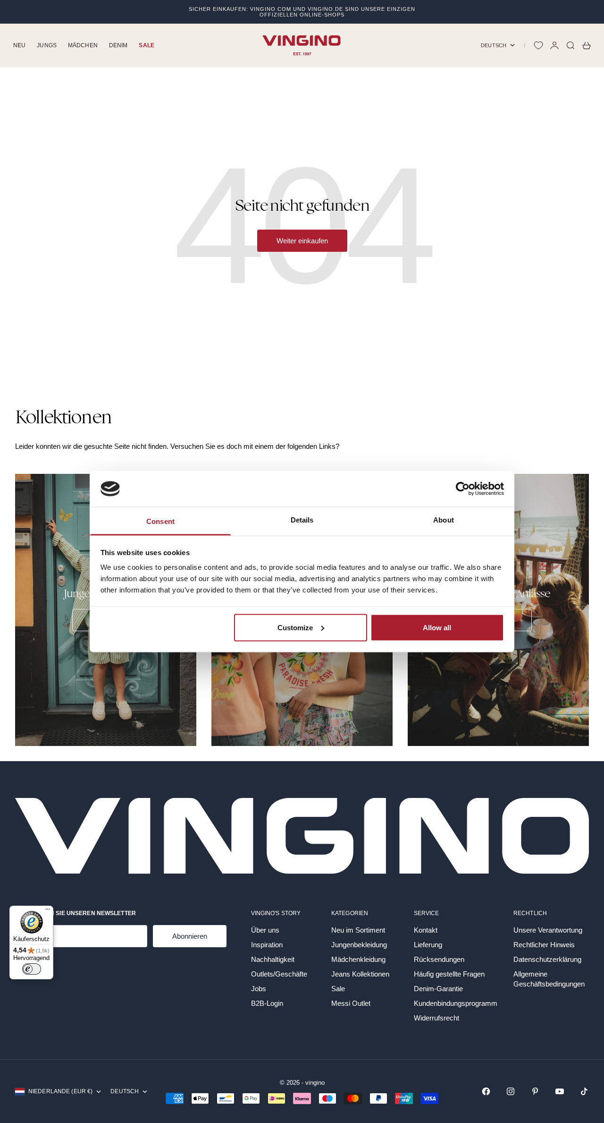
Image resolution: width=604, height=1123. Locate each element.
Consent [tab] (160, 521)
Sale (146, 45)
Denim (118, 45)
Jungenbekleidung (359, 945)
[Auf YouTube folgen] (559, 1091)
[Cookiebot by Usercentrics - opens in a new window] (462, 488)
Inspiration (267, 945)
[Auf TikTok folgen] (584, 1091)
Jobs (258, 989)
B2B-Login (267, 1003)
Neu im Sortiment (358, 930)
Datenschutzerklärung (547, 959)
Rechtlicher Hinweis (544, 945)
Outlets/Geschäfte (279, 974)
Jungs (47, 45)
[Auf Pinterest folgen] (535, 1091)
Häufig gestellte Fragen (449, 974)
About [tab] (443, 520)
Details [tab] (302, 520)
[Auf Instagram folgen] (510, 1091)
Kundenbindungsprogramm (455, 1003)
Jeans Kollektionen (360, 974)
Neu (19, 45)
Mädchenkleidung (358, 959)
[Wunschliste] (538, 45)
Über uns (265, 930)
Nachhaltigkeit (272, 959)
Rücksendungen (439, 959)
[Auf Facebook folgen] (486, 1091)
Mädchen (83, 45)
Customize (295, 627)
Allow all (437, 627)
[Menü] (47, 911)
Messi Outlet (350, 1003)
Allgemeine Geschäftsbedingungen (549, 979)
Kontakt (425, 930)
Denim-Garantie (438, 989)
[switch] (31, 969)
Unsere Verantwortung (547, 930)
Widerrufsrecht (436, 1018)
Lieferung (428, 945)
